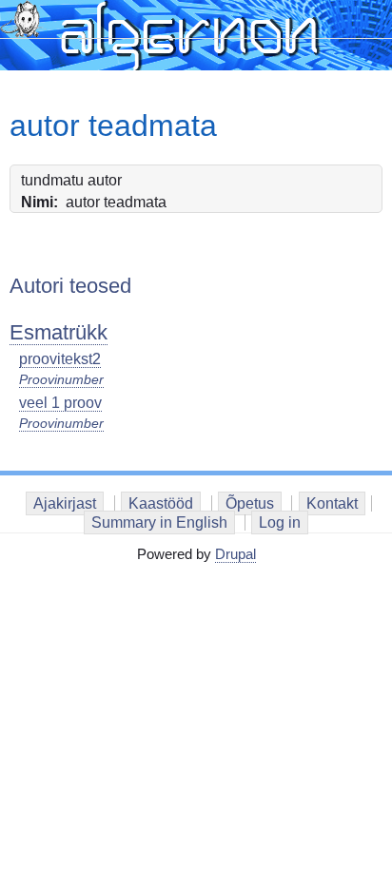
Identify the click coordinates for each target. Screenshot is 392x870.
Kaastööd (160, 503)
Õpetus (249, 503)
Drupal (235, 554)
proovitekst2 (60, 359)
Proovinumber (61, 379)
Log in (280, 522)
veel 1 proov (60, 403)
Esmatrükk (59, 332)
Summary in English (159, 522)
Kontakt (332, 503)
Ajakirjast (64, 503)
